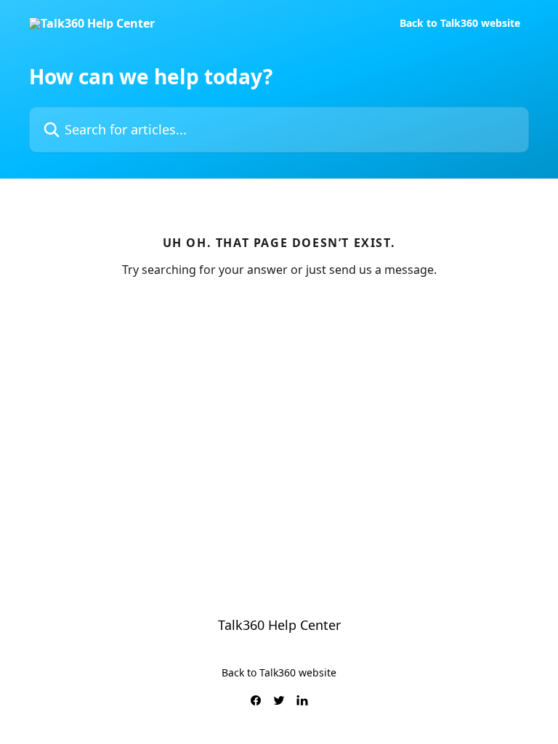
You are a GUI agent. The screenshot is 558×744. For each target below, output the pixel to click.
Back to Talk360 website (460, 23)
